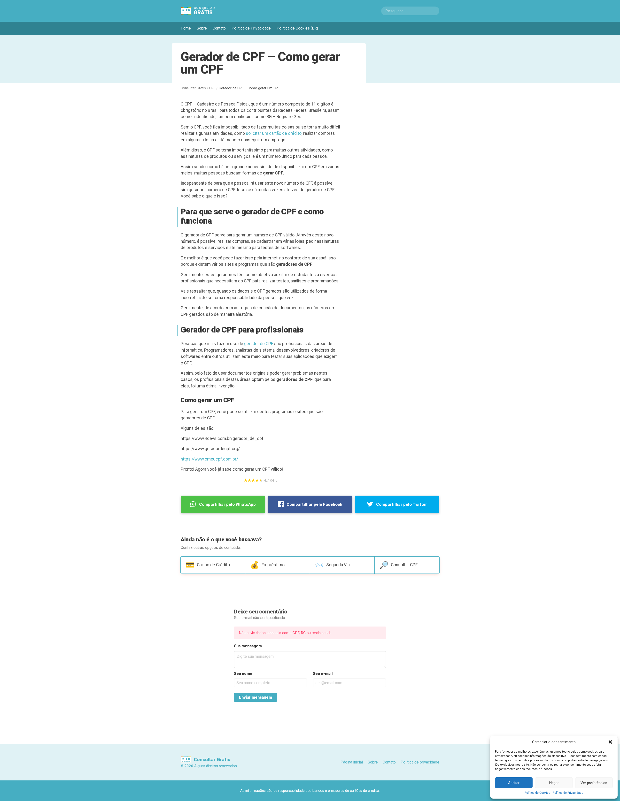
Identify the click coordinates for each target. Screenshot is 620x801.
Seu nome (243, 673)
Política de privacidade (420, 762)
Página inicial (352, 762)
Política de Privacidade (568, 792)
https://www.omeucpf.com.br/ (209, 459)
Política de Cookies (537, 792)
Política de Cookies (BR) (297, 28)
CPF (212, 88)
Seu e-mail (323, 673)
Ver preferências (594, 783)
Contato (219, 28)
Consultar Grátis (193, 88)
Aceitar (513, 783)
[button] (610, 742)
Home (186, 28)
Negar (554, 783)
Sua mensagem (248, 646)
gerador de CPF (258, 343)
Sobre (202, 28)
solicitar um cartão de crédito (274, 133)
